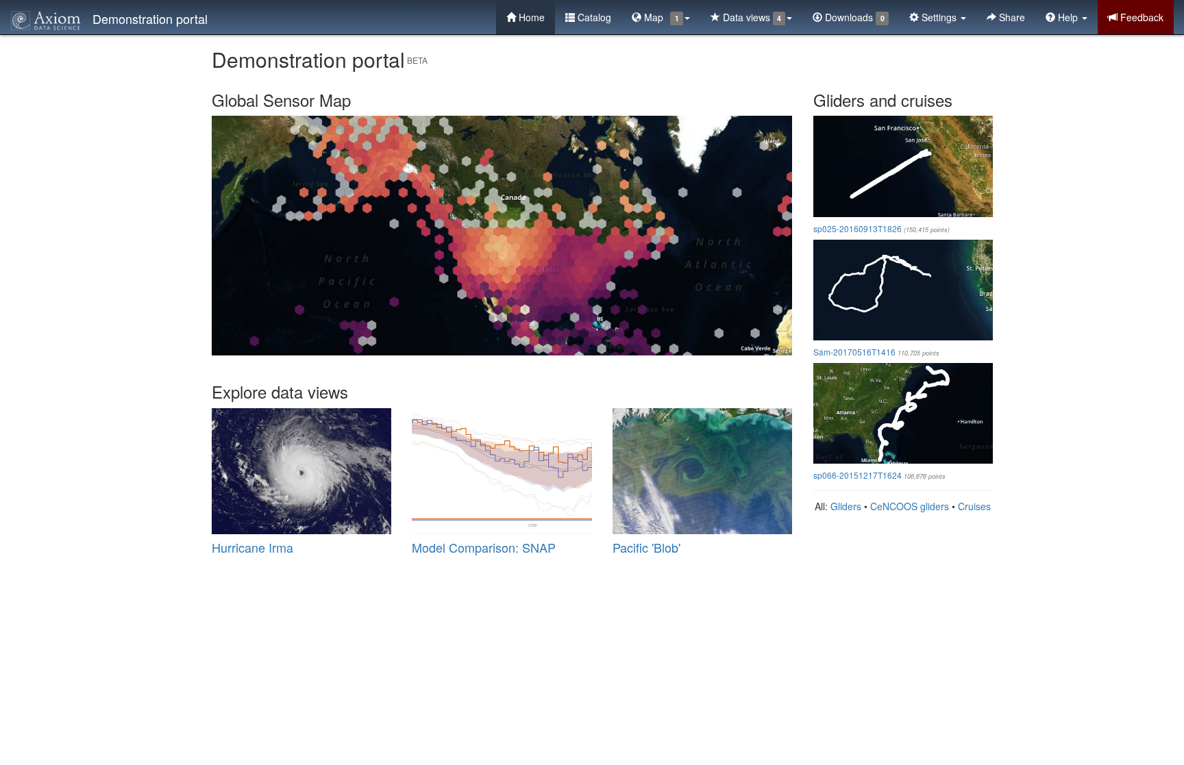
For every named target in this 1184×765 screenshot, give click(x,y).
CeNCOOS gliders (909, 506)
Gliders (845, 506)
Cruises (974, 506)
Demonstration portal (150, 18)
